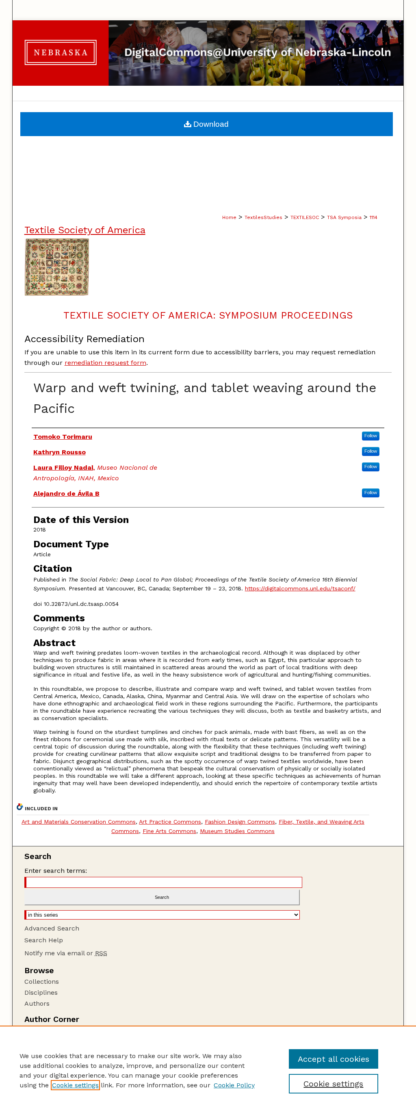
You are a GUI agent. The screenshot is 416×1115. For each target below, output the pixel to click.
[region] (208, 1070)
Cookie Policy (234, 1085)
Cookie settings (75, 1085)
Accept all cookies (333, 1059)
